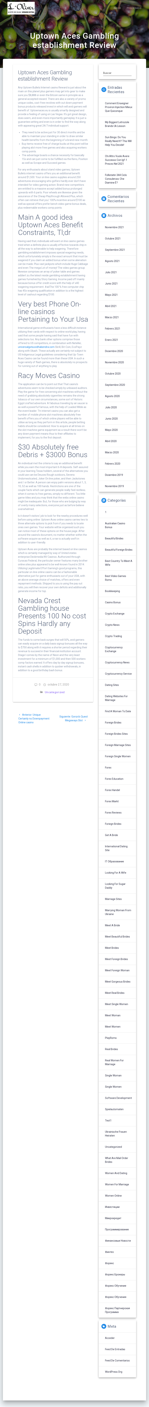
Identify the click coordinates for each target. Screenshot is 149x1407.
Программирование (117, 1229)
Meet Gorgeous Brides (117, 981)
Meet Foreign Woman (117, 970)
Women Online (113, 1195)
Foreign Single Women (118, 756)
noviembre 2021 (114, 227)
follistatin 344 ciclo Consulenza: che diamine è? (116, 179)
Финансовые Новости (118, 1240)
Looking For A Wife (115, 872)
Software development (118, 1098)
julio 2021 (111, 272)
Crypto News (112, 624)
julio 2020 (111, 407)
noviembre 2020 (114, 362)
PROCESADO (134, 8)
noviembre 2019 (114, 486)
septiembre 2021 (115, 249)
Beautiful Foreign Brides (118, 549)
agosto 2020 (112, 396)
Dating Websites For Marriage (116, 698)
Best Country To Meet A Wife (118, 563)
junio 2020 (111, 418)
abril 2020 (111, 441)
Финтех (109, 1252)
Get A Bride (111, 835)
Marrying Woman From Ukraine (118, 912)
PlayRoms (111, 1037)
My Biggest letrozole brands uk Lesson (117, 124)
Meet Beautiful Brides (117, 936)
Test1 (108, 1120)
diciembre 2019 (114, 474)
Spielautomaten (114, 1109)
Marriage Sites (113, 899)
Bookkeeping (112, 591)
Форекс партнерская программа (117, 1310)
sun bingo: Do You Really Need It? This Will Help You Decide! (118, 141)
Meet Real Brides (114, 992)
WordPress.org (113, 1371)
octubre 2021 (113, 238)
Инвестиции (112, 1206)
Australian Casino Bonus (115, 525)
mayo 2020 (111, 429)
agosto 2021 (112, 261)
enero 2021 (111, 339)
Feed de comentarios (117, 1360)
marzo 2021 (112, 317)
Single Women (113, 1086)
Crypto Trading (113, 636)
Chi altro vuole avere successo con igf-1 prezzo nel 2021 (117, 160)
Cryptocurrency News (117, 662)
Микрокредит (113, 1218)
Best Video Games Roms (115, 578)
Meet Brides (112, 947)
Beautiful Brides (114, 538)
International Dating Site (116, 848)
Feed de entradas (115, 1349)
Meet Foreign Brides (116, 959)
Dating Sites (112, 685)
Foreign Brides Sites (116, 733)
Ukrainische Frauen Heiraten (116, 1133)
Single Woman (113, 1075)
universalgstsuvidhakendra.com (36, 346)
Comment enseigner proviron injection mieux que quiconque (118, 107)
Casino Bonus (113, 602)
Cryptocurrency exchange (114, 649)
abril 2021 (111, 306)
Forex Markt (112, 801)
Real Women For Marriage (114, 1062)
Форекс (109, 1263)
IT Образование (114, 861)
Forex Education (114, 778)
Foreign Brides (113, 722)
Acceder (110, 1338)
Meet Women (112, 1026)
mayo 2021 (111, 294)
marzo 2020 (112, 452)
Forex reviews (113, 812)
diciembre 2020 (114, 351)
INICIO (117, 8)
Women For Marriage (117, 1184)
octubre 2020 (113, 373)
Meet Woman (112, 1015)
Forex (108, 767)
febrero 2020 (112, 463)
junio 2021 (111, 283)
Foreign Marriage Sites (118, 745)
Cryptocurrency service (118, 673)
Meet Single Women (116, 1004)
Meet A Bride (112, 925)
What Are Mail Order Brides (116, 1160)
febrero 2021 (112, 328)
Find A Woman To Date (118, 711)
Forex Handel (112, 790)
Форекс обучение (115, 1285)
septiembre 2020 (115, 384)
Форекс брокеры (115, 1274)
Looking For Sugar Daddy (115, 886)
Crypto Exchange (114, 613)
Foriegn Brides (113, 823)
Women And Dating (116, 1173)
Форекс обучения (115, 1297)
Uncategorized (55, 692)
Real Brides (111, 1049)
